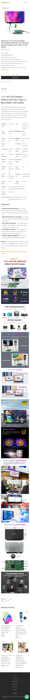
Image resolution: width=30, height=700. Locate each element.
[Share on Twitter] (7, 82)
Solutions (15, 684)
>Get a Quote (4, 69)
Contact (15, 689)
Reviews (3, 91)
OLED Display (9, 599)
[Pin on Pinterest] (9, 82)
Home (15, 675)
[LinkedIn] (16, 693)
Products (15, 678)
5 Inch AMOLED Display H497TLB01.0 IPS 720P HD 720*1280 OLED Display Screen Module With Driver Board (21, 630)
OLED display (6, 601)
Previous (1, 21)
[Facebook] (13, 693)
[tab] (15, 89)
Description (4, 89)
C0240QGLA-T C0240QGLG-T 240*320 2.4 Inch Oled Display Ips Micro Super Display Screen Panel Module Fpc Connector (21, 660)
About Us (15, 686)
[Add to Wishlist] (2, 81)
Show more (3, 635)
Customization (15, 681)
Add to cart (15, 77)
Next (29, 21)
